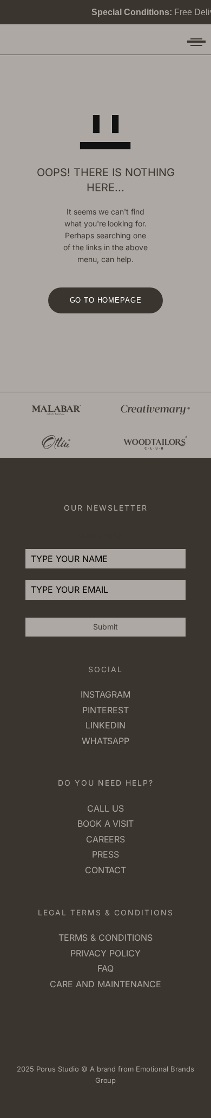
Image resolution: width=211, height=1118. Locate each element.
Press (105, 854)
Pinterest (105, 710)
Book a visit (105, 823)
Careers (106, 839)
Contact (106, 870)
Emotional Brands (164, 1069)
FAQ (105, 968)
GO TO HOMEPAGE (106, 300)
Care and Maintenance (105, 984)
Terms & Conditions (105, 937)
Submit (105, 626)
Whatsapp (106, 740)
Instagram (105, 694)
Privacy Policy (105, 953)
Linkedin (105, 725)
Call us (105, 808)
